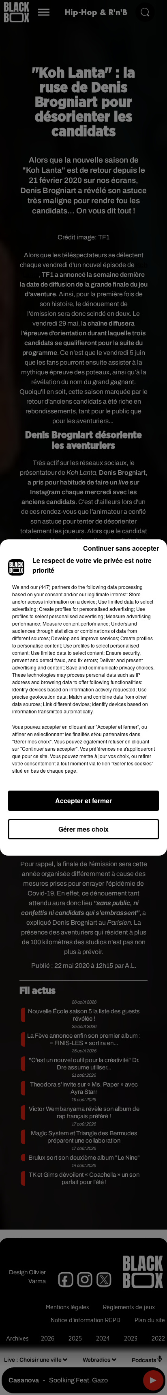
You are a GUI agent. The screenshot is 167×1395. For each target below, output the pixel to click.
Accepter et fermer (83, 800)
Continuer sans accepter (121, 548)
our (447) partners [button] (50, 586)
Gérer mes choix (83, 829)
